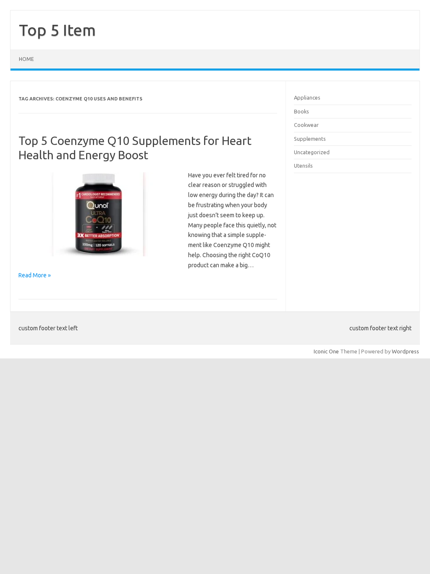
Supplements (310, 139)
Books (301, 111)
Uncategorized (312, 152)
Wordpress (405, 351)
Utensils (303, 166)
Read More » (34, 275)
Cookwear (306, 125)
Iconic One (326, 351)
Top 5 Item (57, 30)
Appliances (307, 97)
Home (26, 59)
